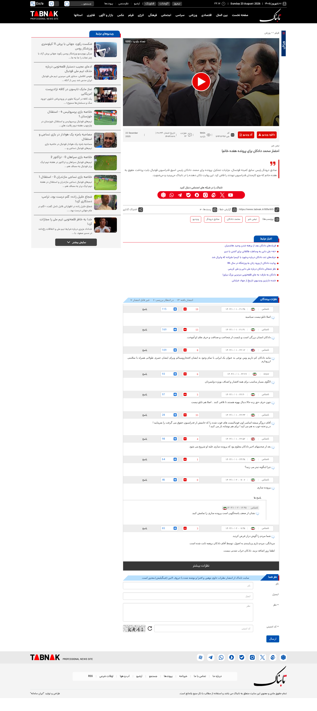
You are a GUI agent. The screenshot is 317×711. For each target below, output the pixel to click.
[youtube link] (230, 195)
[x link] (222, 195)
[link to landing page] (271, 15)
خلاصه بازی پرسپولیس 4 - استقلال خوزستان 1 (69, 114)
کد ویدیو (248, 135)
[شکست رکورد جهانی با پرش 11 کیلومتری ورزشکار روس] (105, 49)
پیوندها (108, 4)
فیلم (130, 15)
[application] (201, 82)
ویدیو (196, 219)
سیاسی (180, 15)
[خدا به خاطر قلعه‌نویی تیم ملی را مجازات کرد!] (105, 225)
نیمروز (177, 4)
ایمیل (275, 595)
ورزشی (193, 15)
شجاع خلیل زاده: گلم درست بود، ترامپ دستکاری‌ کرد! (67, 199)
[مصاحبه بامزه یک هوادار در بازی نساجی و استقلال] (105, 140)
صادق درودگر (212, 219)
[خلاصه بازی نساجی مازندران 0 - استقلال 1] (105, 182)
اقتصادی (206, 15)
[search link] (66, 3)
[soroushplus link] (197, 195)
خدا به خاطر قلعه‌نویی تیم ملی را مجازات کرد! (66, 222)
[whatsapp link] (171, 195)
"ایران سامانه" (37, 694)
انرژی (141, 15)
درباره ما (217, 676)
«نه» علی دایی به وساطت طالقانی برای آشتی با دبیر (250, 252)
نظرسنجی (123, 4)
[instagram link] (205, 195)
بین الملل (222, 15)
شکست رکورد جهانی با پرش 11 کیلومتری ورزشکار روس (66, 46)
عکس (120, 15)
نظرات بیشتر (201, 566)
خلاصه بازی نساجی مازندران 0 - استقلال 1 (65, 177)
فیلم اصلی (262, 146)
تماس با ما (200, 676)
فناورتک (149, 4)
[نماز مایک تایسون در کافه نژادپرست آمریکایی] (105, 94)
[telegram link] (180, 195)
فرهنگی (152, 15)
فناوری (91, 15)
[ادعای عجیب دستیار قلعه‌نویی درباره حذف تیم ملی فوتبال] (105, 72)
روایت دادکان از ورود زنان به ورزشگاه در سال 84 (252, 263)
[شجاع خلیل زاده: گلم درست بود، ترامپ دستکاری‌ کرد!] (105, 202)
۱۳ (185, 136)
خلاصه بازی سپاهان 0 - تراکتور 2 (71, 157)
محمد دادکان (233, 219)
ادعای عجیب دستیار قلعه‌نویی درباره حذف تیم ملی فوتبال (69, 69)
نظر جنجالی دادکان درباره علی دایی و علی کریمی (252, 269)
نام (277, 584)
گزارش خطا (225, 210)
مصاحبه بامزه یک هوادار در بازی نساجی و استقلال (65, 137)
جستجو (153, 676)
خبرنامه (183, 676)
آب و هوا (125, 676)
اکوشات (164, 4)
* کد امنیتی (273, 627)
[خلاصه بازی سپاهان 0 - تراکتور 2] (105, 162)
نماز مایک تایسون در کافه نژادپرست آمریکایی (69, 91)
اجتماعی (166, 15)
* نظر (276, 605)
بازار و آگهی (106, 15)
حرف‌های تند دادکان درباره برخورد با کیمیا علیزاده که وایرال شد (244, 257)
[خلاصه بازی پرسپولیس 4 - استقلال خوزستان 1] (105, 117)
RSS (90, 676)
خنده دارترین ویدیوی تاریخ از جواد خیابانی (254, 281)
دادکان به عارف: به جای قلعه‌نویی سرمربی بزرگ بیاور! (249, 275)
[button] (201, 81)
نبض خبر (252, 219)
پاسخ (144, 309)
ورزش (267, 33)
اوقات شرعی (106, 676)
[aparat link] (239, 195)
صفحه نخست (240, 15)
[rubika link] (163, 195)
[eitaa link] (214, 195)
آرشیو (137, 4)
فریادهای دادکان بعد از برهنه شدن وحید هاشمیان (250, 246)
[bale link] (188, 195)
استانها (78, 15)
